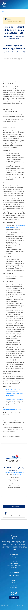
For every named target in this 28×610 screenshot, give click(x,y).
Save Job (15, 506)
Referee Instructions (12, 392)
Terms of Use (14, 585)
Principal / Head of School (14, 45)
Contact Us (14, 597)
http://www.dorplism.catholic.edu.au (14, 472)
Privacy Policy (14, 587)
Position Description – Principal (14, 390)
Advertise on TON (14, 575)
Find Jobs (14, 559)
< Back (3, 12)
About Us (14, 582)
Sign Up (14, 557)
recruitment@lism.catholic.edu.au (12, 409)
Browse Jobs (14, 567)
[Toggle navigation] (25, 4)
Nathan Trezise (17, 474)
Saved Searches (14, 563)
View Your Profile (14, 561)
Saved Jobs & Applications (14, 565)
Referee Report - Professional (14, 399)
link (12, 401)
